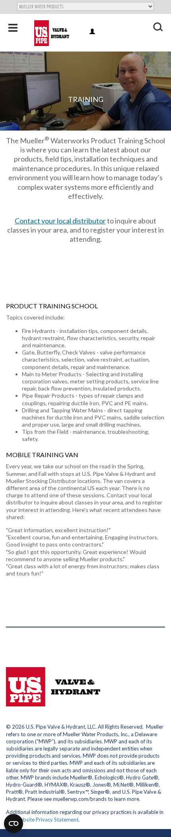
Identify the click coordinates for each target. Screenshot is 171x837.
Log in (92, 32)
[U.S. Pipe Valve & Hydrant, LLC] (52, 33)
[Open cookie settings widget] (13, 823)
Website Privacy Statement (46, 819)
